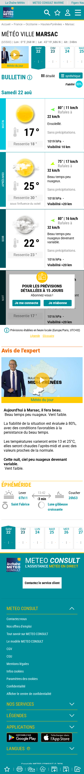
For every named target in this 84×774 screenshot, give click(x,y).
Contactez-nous (17, 619)
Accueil (5, 24)
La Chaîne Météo (15, 2)
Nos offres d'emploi (19, 626)
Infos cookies (15, 671)
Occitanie (31, 24)
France (18, 24)
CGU (9, 656)
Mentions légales (18, 664)
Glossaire (48, 336)
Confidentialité (16, 686)
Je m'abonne (58, 303)
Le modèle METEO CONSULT (25, 641)
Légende (35, 336)
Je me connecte (26, 303)
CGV (9, 649)
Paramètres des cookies (22, 679)
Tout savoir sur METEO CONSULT (27, 634)
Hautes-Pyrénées (51, 24)
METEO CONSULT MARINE (48, 2)
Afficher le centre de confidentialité (29, 694)
